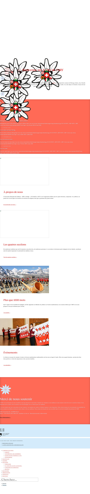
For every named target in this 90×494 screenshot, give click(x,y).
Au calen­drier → (7, 365)
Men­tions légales (7, 443)
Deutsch (4, 483)
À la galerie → (6, 312)
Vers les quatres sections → (10, 257)
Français (4, 485)
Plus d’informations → (5, 417)
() (53, 83)
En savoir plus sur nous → (9, 204)
